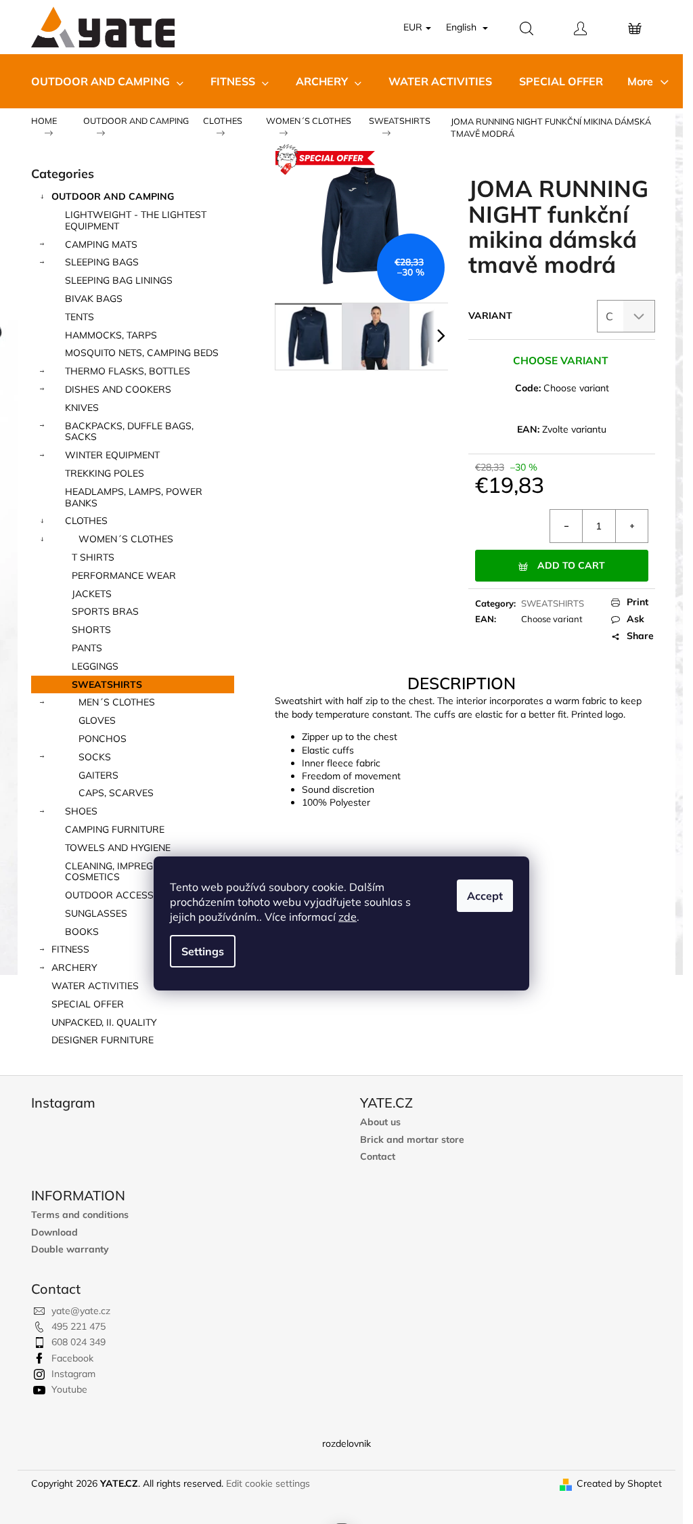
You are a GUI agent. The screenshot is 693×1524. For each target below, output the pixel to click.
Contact (377, 1157)
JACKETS (92, 594)
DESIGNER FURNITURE (102, 1040)
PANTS (87, 648)
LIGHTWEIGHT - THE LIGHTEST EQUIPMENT (135, 220)
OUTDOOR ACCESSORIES (123, 895)
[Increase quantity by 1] (631, 526)
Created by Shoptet (619, 1483)
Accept (485, 895)
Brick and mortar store (412, 1140)
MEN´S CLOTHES (117, 702)
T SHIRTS (93, 557)
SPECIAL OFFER (87, 1004)
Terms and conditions (80, 1215)
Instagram (73, 1374)
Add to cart (571, 565)
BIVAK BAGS (93, 298)
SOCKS (95, 757)
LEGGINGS (95, 666)
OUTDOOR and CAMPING (112, 196)
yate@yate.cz (80, 1311)
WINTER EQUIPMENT (112, 455)
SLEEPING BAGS (102, 262)
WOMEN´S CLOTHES (126, 539)
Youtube (69, 1389)
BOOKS (82, 932)
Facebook (72, 1358)
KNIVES (82, 407)
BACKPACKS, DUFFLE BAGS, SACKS (129, 431)
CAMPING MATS (101, 244)
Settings (202, 951)
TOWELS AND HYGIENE (118, 848)
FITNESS (70, 949)
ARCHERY (74, 967)
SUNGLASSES (96, 913)
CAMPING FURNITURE (114, 829)
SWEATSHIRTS (107, 684)
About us (380, 1122)
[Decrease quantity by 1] (566, 526)
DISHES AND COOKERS (118, 389)
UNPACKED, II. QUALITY (104, 1022)
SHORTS (91, 630)
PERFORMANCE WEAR (124, 575)
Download (54, 1232)
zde (347, 916)
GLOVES (97, 720)
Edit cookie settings (268, 1483)
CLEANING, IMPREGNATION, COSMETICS (127, 872)
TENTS (79, 317)
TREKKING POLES (104, 473)
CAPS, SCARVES (116, 793)
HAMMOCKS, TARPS (111, 335)
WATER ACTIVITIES (95, 986)
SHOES (81, 811)
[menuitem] (107, 81)
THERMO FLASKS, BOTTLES (127, 371)
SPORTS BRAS (105, 611)
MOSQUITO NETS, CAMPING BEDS (142, 353)
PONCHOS (103, 739)
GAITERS (98, 775)
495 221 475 (78, 1326)
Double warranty (70, 1249)
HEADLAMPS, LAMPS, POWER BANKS (133, 497)
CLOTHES (86, 521)
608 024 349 (78, 1342)
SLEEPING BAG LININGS (119, 280)
